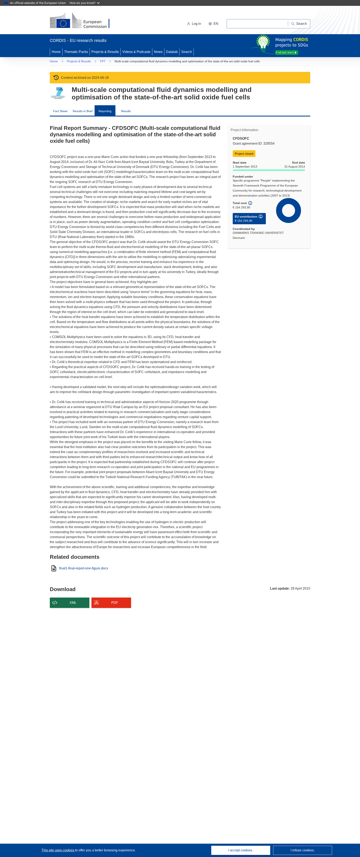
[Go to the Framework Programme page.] (57, 93)
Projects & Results (105, 52)
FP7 (102, 61)
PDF (114, 602)
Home (56, 52)
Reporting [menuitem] (105, 111)
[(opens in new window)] (83, 21)
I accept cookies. (240, 850)
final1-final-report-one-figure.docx (83, 568)
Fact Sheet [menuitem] (60, 111)
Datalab (172, 52)
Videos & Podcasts (136, 52)
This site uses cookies (58, 850)
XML (73, 602)
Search (186, 52)
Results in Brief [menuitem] (82, 111)
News (158, 52)
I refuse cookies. (303, 850)
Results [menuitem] (126, 111)
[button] (213, 23)
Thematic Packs (76, 52)
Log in (196, 23)
